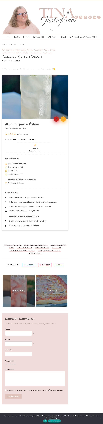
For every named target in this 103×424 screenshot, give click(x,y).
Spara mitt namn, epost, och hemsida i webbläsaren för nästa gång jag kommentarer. (35, 390)
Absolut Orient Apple (12, 245)
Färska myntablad (24, 248)
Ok (45, 421)
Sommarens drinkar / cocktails (15, 53)
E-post (7, 339)
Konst (63, 37)
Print (60, 265)
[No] (100, 419)
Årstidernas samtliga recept (14, 50)
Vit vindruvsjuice (35, 253)
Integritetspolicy (54, 421)
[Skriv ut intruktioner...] (63, 119)
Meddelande (9, 369)
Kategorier (38, 37)
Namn (7, 329)
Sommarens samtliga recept (41, 53)
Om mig (51, 37)
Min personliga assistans (82, 37)
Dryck (46, 50)
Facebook (30, 265)
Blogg (17, 37)
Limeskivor (56, 248)
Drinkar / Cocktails (35, 50)
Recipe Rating (10, 361)
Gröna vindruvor (42, 248)
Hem (8, 37)
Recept (26, 37)
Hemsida (8, 350)
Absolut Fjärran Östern (22, 56)
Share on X (13, 265)
